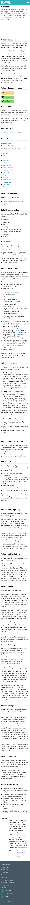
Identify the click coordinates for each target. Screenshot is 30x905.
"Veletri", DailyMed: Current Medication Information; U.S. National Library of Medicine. (21, 853)
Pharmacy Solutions (7, 880)
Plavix (17, 331)
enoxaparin (6, 344)
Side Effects (6, 163)
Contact (3, 888)
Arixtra (5, 345)
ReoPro (23, 334)
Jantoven (18, 342)
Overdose (6, 184)
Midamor (13, 294)
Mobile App (4, 877)
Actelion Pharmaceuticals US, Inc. (13, 133)
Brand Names (7, 158)
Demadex (14, 314)
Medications (5, 870)
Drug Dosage (7, 182)
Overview (5, 153)
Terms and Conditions (7, 882)
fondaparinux (20, 344)
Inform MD (6, 172)
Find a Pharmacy (6, 864)
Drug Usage (6, 180)
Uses (4, 155)
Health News (5, 867)
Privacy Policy (5, 885)
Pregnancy (6, 175)
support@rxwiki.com (22, 847)
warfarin (5, 342)
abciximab (17, 334)
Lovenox (12, 344)
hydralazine (19, 325)
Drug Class (6, 160)
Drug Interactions (8, 165)
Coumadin (12, 342)
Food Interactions (8, 170)
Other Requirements (9, 187)
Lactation (5, 177)
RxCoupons (4, 875)
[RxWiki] (6, 2)
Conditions (4, 872)
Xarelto (18, 345)
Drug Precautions (8, 167)
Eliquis (11, 347)
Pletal (20, 338)
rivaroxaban (12, 345)
